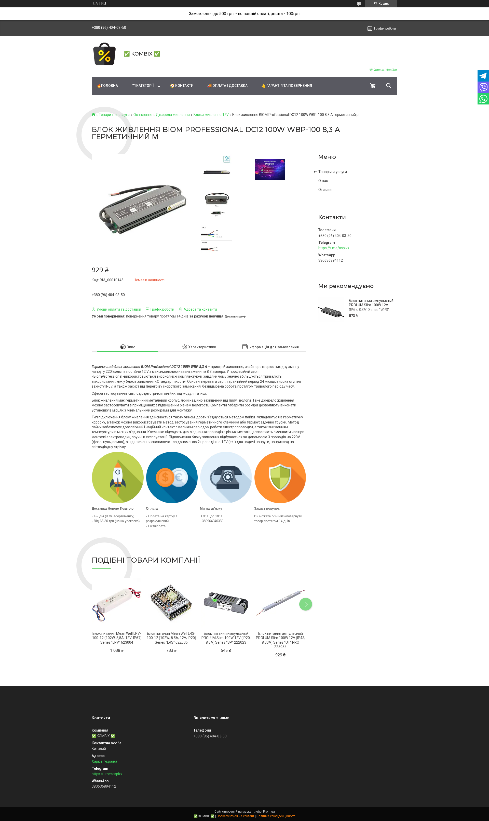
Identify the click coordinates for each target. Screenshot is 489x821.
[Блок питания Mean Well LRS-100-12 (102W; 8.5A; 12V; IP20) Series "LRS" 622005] (171, 603)
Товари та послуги (114, 115)
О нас (323, 180)
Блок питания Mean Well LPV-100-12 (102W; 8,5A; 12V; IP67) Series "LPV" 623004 (117, 637)
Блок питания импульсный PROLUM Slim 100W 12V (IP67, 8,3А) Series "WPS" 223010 (371, 307)
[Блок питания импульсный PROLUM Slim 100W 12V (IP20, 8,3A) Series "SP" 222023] (226, 603)
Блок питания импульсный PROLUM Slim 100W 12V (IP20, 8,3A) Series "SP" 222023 (226, 637)
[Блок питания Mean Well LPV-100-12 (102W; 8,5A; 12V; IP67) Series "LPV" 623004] (117, 603)
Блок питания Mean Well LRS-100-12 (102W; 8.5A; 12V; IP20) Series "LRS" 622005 (171, 637)
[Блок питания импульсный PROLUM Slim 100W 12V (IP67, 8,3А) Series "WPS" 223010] (331, 309)
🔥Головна (107, 86)
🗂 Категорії (143, 86)
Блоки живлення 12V (211, 115)
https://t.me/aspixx (333, 248)
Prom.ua (269, 811)
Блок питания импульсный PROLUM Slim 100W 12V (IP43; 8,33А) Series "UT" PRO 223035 (280, 640)
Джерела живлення (173, 115)
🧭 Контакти (182, 86)
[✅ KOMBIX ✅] (104, 54)
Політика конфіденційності (275, 816)
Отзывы (325, 189)
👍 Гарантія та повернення (286, 86)
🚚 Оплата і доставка (227, 86)
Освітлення (142, 115)
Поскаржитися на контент (235, 816)
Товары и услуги (332, 171)
